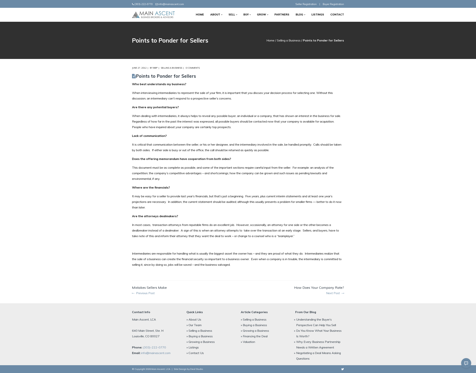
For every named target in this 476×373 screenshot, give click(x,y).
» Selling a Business (199, 330)
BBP (155, 68)
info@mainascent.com (171, 4)
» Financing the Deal (254, 336)
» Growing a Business (200, 342)
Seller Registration (306, 4)
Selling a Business (288, 40)
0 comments (193, 68)
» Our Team (194, 325)
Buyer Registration (333, 4)
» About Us (193, 319)
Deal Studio (196, 369)
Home (270, 40)
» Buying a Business (199, 336)
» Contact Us (195, 353)
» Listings (192, 347)
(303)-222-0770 (143, 4)
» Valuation (248, 342)
